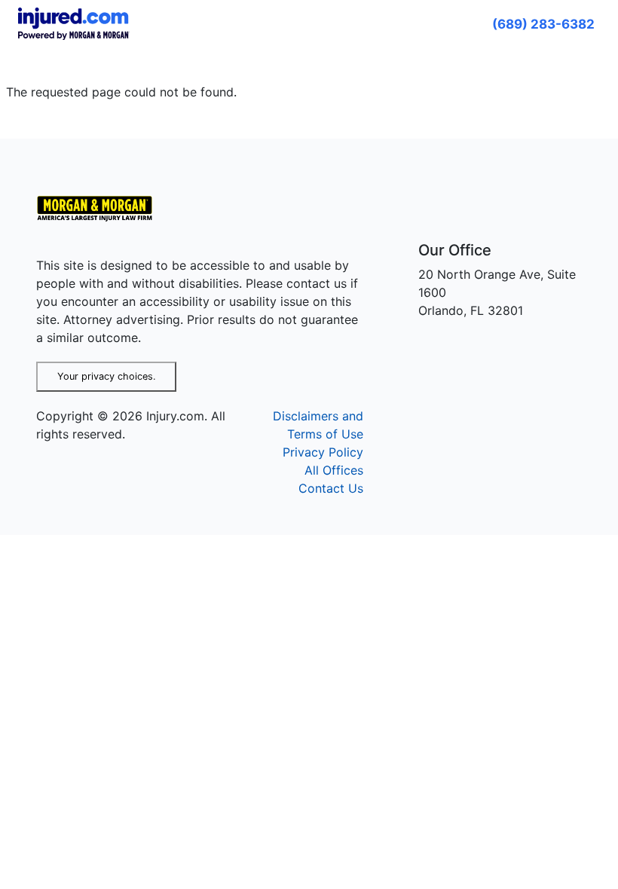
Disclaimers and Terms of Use (318, 424)
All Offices (333, 470)
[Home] (100, 208)
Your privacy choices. (106, 376)
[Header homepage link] (74, 22)
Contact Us (330, 488)
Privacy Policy (323, 452)
